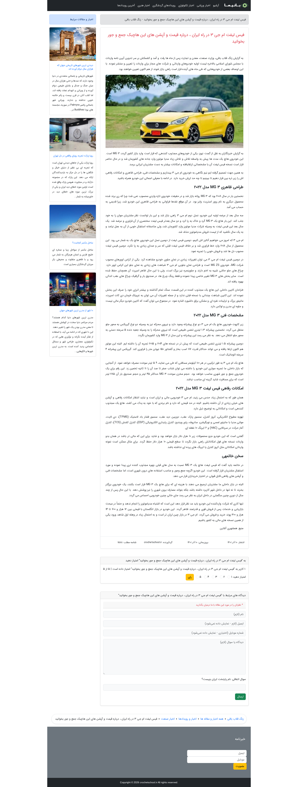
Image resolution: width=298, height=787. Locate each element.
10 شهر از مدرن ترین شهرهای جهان (76, 310)
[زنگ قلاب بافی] (236, 5)
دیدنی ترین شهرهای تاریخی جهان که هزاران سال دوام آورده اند (75, 67)
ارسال (240, 696)
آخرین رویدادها (126, 5)
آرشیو (216, 5)
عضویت (240, 766)
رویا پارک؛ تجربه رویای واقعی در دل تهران (73, 156)
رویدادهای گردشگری (164, 5)
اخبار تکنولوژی (186, 5)
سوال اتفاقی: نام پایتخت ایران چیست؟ (224, 679)
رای (190, 577)
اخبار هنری (144, 5)
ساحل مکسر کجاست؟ (82, 243)
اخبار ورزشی (203, 5)
